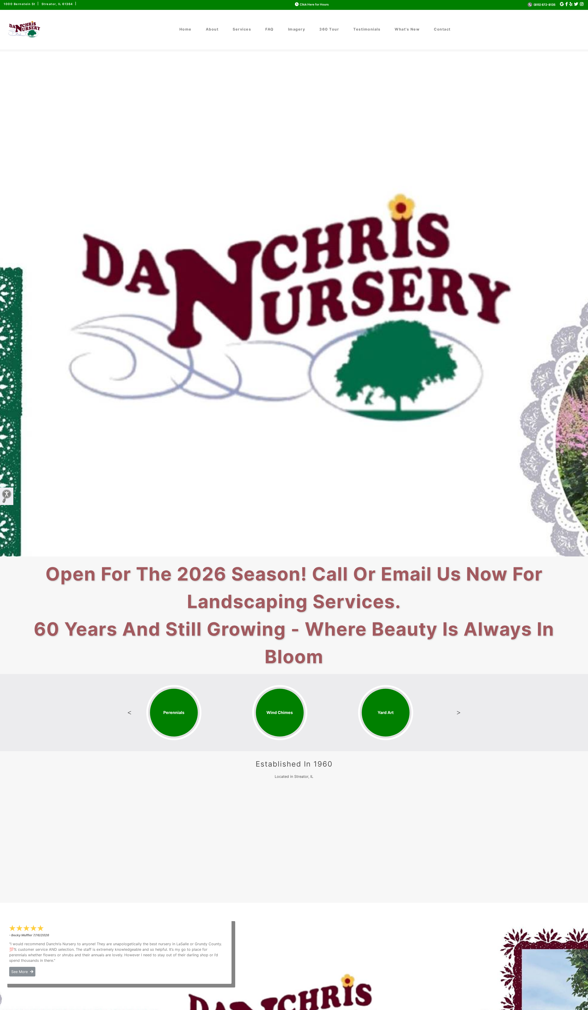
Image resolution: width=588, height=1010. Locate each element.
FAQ (269, 29)
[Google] (562, 4)
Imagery (296, 29)
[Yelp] (570, 4)
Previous (129, 712)
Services (242, 29)
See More (20, 971)
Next (458, 712)
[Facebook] (566, 4)
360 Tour (329, 29)
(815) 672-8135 (544, 4)
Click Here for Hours (314, 4)
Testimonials (366, 29)
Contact (442, 29)
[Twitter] (576, 4)
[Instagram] (581, 4)
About (212, 29)
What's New (407, 29)
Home (185, 29)
